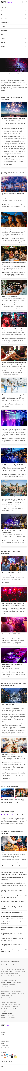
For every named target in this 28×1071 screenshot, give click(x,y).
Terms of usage (4, 1045)
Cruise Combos (4, 1008)
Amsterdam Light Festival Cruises (8, 1002)
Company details (5, 1041)
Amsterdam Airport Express (7, 1017)
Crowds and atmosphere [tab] (8, 815)
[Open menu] (26, 1)
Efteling (23, 971)
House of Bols (4, 980)
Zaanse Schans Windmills (7, 975)
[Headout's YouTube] (6, 1061)
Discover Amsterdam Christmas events (11, 865)
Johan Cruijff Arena (18, 975)
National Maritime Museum (7, 986)
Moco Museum (14, 973)
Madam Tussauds (17, 989)
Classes (3, 38)
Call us (3, 1032)
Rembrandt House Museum (7, 1000)
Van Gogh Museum (5, 973)
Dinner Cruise (17, 1004)
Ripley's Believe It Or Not (6, 995)
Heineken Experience (19, 969)
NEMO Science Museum (6, 989)
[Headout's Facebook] (9, 1061)
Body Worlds (21, 993)
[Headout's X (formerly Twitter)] (11, 1061)
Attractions (4, 11)
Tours (2, 15)
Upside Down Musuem (16, 991)
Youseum (14, 993)
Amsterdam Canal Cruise (6, 967)
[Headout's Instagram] (4, 1061)
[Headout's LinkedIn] (2, 1061)
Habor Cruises (15, 1006)
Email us (4, 1034)
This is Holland (9, 1011)
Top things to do (5, 7)
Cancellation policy (5, 1047)
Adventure (3, 34)
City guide (3, 46)
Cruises (3, 26)
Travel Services (4, 22)
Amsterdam (3, 73)
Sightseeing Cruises (5, 1006)
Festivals (11, 73)
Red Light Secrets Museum (7, 997)
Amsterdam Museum (13, 978)
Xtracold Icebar (12, 980)
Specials (3, 42)
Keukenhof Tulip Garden (6, 971)
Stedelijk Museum (5, 991)
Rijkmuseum (12, 984)
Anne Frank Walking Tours (7, 969)
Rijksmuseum (17, 971)
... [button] (7, 73)
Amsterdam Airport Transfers (7, 1015)
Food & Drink (4, 30)
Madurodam (4, 978)
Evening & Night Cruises (6, 1004)
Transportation (4, 18)
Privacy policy (4, 1043)
